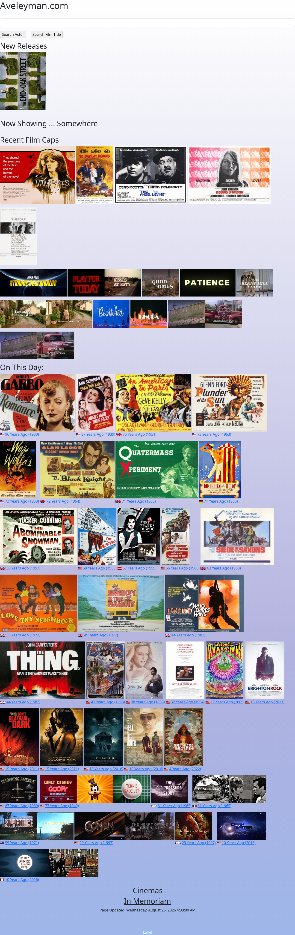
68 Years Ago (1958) (100, 568)
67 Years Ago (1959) (139, 568)
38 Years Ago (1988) (148, 701)
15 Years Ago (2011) (267, 701)
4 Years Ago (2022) (185, 768)
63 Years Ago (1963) (224, 568)
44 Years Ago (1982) (188, 635)
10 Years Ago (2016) (106, 768)
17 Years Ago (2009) (228, 701)
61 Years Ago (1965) (175, 805)
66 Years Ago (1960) (183, 568)
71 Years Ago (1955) (139, 501)
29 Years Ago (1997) (96, 842)
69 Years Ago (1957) (23, 568)
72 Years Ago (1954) (63, 501)
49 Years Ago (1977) (101, 635)
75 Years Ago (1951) (139, 434)
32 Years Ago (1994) (188, 701)
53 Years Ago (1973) (23, 635)
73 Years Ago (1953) (214, 434)
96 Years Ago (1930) (22, 434)
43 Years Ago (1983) (108, 701)
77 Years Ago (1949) (62, 805)
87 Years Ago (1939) (98, 434)
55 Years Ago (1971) (22, 842)
